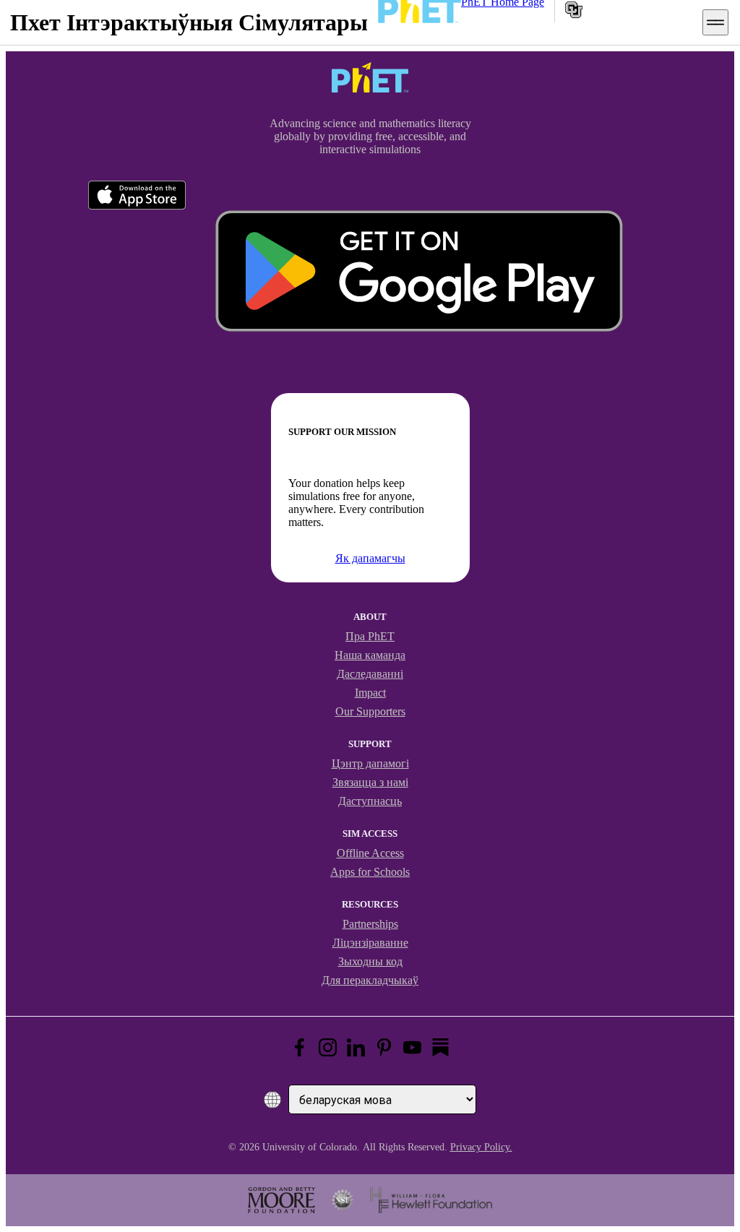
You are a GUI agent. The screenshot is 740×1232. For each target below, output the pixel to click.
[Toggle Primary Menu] (715, 22)
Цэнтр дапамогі (370, 763)
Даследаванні (370, 674)
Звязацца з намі (370, 782)
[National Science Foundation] (343, 1200)
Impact (370, 692)
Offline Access (370, 853)
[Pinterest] (384, 1047)
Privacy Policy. (481, 1147)
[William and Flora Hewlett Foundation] (431, 1200)
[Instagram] (328, 1047)
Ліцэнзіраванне (370, 942)
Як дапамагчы (370, 558)
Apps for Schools (370, 872)
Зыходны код (370, 961)
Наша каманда (370, 655)
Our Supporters (370, 711)
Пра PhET (370, 636)
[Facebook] (299, 1047)
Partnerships (370, 924)
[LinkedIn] (356, 1047)
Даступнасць (370, 801)
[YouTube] (412, 1047)
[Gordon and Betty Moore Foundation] (281, 1200)
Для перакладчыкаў (370, 980)
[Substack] (440, 1047)
